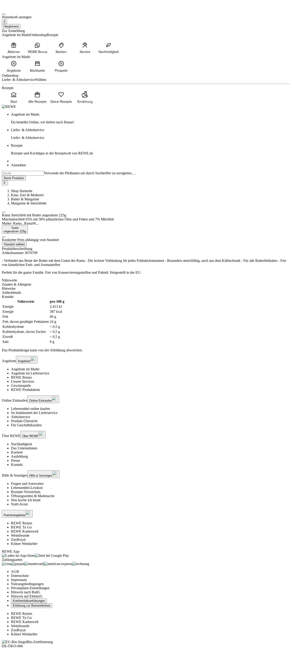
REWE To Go (21, 527)
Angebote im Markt (25, 369)
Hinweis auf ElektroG (27, 596)
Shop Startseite (21, 191)
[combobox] (23, 173)
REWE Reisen (21, 523)
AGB (15, 571)
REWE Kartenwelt (24, 531)
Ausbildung (19, 456)
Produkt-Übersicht (24, 421)
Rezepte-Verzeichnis (25, 492)
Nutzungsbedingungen (27, 584)
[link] (150, 118)
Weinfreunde (20, 535)
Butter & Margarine (25, 199)
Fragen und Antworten (27, 484)
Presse (15, 460)
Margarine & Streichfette (29, 203)
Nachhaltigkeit (21, 444)
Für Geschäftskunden (26, 425)
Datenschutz (20, 576)
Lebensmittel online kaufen (30, 409)
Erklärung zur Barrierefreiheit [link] (31, 605)
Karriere (17, 452)
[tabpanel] (146, 322)
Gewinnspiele (21, 385)
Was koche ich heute (26, 500)
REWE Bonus (21, 377)
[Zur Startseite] (17, 9)
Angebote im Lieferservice (30, 373)
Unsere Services (22, 381)
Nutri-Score (19, 504)
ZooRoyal (18, 539)
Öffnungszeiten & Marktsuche (33, 496)
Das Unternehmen (24, 448)
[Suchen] (134, 174)
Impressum (19, 580)
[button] (3, 212)
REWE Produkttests (25, 390)
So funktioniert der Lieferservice (34, 413)
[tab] (146, 280)
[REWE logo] (9, 107)
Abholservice (20, 417)
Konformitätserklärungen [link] (29, 600)
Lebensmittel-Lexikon (27, 488)
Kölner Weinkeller (24, 544)
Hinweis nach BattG (25, 592)
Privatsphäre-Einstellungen (30, 588)
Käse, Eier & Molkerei (27, 195)
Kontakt (17, 465)
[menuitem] (14, 48)
